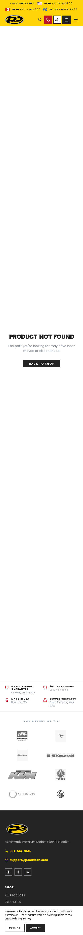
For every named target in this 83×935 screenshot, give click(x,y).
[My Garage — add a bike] (57, 20)
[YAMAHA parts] (60, 775)
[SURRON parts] (60, 794)
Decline (14, 927)
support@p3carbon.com (29, 860)
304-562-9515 (20, 851)
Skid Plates (13, 902)
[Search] (40, 19)
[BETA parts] (22, 736)
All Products (15, 895)
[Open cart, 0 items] (66, 20)
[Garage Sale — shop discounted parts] (48, 20)
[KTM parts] (22, 775)
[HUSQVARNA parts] (22, 755)
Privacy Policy (21, 918)
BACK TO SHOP (41, 364)
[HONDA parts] (60, 736)
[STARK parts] (22, 794)
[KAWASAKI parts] (60, 755)
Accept (35, 927)
